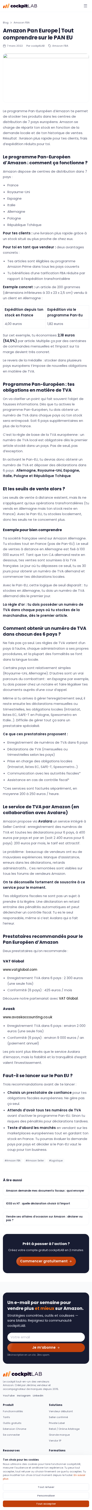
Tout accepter (46, 1503)
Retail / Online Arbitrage (64, 1429)
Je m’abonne (44, 1347)
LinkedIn (38, 1395)
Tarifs (6, 1417)
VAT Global (68, 998)
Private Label (57, 1423)
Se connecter (11, 1435)
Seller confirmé (58, 1417)
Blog (5, 22)
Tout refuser (46, 1487)
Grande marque (59, 1435)
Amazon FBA (22, 22)
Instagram (24, 1395)
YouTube (9, 1395)
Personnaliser (46, 1495)
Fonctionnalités (13, 1411)
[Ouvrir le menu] (85, 6)
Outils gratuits (12, 1423)
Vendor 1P (55, 1440)
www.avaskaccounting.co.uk (27, 1017)
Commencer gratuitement (44, 1261)
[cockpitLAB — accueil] (20, 6)
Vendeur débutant (61, 1411)
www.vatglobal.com (20, 969)
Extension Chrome (14, 1429)
